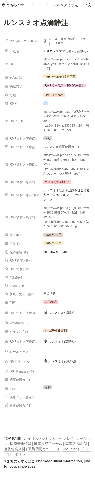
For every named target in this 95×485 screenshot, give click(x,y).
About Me (69, 448)
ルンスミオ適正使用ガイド (61, 146)
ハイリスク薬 (34, 438)
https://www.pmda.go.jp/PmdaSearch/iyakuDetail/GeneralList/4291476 (66, 64)
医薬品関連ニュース (44, 448)
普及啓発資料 (14, 448)
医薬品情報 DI (76, 443)
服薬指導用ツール (48, 443)
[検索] (88, 5)
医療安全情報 (20, 443)
